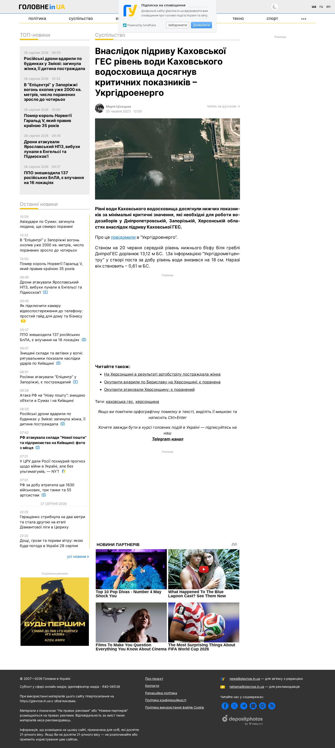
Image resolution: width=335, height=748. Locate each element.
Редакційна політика (161, 693)
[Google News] (262, 705)
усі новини (76, 556)
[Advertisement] (167, 315)
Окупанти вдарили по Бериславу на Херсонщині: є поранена (162, 381)
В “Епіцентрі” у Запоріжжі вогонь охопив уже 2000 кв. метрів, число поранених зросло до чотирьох (52, 242)
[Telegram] (243, 705)
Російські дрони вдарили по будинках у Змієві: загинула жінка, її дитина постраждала (52, 416)
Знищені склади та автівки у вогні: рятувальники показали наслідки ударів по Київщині (51, 356)
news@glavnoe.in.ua (244, 678)
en (328, 6)
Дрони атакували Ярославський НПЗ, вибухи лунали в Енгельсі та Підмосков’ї (51, 285)
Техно (238, 18)
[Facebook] (225, 705)
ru (321, 6)
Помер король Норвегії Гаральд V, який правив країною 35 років (51, 264)
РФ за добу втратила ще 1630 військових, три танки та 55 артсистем (47, 487)
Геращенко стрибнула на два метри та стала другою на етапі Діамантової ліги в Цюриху (52, 519)
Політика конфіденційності (165, 700)
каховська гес (119, 401)
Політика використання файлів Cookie (174, 707)
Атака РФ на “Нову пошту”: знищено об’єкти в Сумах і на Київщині (52, 395)
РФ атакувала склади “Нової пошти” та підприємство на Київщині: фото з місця (53, 440)
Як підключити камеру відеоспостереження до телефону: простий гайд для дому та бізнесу (51, 308)
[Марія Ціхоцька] (99, 112)
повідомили (123, 237)
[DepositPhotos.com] (242, 720)
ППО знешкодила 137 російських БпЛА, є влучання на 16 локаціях (50, 335)
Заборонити (177, 25)
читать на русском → (223, 106)
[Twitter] (234, 705)
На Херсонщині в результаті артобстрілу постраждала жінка (162, 374)
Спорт (272, 18)
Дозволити (201, 25)
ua (314, 6)
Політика (37, 18)
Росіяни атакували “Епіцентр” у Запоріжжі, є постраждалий (48, 377)
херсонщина (147, 401)
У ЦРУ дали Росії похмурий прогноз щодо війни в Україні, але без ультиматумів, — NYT (52, 464)
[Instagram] (253, 705)
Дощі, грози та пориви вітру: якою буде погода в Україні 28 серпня (51, 541)
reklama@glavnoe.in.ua (246, 686)
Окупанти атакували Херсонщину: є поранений (149, 389)
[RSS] (271, 705)
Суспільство (81, 18)
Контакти (152, 686)
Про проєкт (154, 678)
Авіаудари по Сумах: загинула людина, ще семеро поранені (47, 222)
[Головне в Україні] (42, 7)
